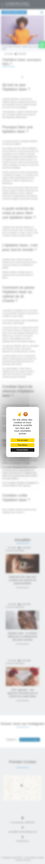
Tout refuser (22, 445)
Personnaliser (22, 450)
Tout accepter (22, 440)
